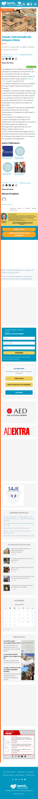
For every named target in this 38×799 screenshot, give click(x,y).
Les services (30, 772)
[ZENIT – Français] (10, 3)
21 (5, 621)
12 (28, 615)
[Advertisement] (19, 255)
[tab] (11, 732)
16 (14, 618)
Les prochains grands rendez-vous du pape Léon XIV (12, 656)
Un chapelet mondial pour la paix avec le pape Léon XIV (22, 559)
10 (19, 615)
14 (5, 618)
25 (23, 621)
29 (10, 625)
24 (19, 621)
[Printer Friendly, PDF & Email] (31, 67)
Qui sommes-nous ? (10, 772)
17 (19, 618)
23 (14, 621)
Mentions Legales (8, 775)
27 (32, 621)
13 (32, 615)
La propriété (21, 772)
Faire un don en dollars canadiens (19, 234)
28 (5, 625)
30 (14, 625)
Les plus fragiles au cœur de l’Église (13, 528)
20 (32, 618)
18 (23, 618)
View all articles (7, 204)
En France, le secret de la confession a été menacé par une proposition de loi (22, 577)
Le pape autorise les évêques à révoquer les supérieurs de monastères (22, 586)
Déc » (8, 629)
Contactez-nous (30, 775)
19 (28, 618)
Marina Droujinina (26, 54)
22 (10, 621)
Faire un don (19, 229)
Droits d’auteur (19, 775)
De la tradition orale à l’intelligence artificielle (15, 535)
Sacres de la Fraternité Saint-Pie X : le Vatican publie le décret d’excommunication (21, 550)
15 (10, 618)
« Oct (5, 629)
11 (23, 615)
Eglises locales (6, 10)
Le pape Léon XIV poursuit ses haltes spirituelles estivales (12, 669)
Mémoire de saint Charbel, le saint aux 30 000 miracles (22, 568)
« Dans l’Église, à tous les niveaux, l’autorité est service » (19, 523)
